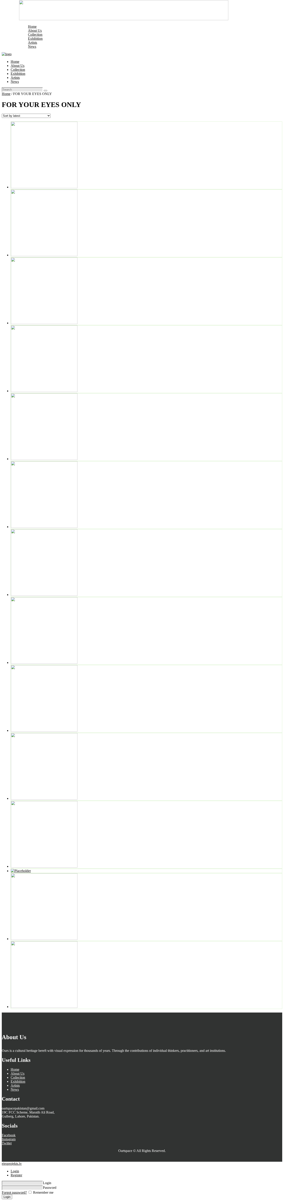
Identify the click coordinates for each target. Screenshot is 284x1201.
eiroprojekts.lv (12, 1163)
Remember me (42, 1192)
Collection (18, 1077)
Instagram (9, 1139)
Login (15, 1171)
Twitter (7, 1143)
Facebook (9, 1135)
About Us (17, 1073)
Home (6, 94)
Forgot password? (14, 1192)
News (15, 1089)
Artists (15, 1085)
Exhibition (18, 1081)
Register (16, 1175)
